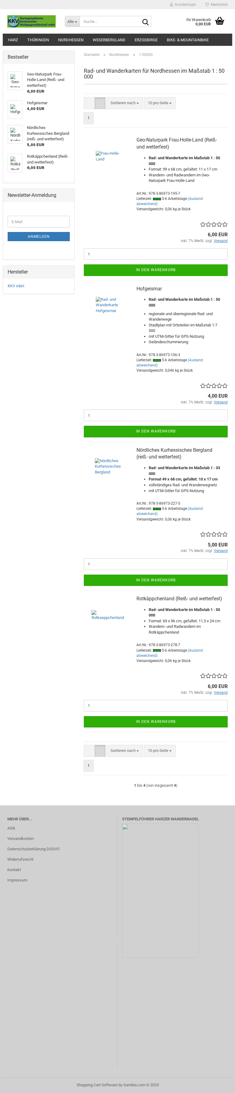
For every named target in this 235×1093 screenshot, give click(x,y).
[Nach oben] (218, 1083)
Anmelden (39, 236)
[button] (89, 103)
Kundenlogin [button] (184, 4)
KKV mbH (16, 286)
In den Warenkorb (156, 270)
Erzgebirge (146, 40)
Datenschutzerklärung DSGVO (33, 849)
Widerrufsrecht (20, 859)
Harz (13, 40)
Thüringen (38, 40)
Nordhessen (71, 40)
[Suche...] (145, 21)
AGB (11, 828)
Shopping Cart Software (97, 1085)
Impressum (17, 880)
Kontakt (14, 869)
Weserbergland (109, 40)
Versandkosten (20, 838)
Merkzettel (218, 4)
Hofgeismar (149, 289)
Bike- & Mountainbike (188, 40)
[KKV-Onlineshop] (31, 21)
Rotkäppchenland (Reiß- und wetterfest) (179, 599)
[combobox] (124, 103)
